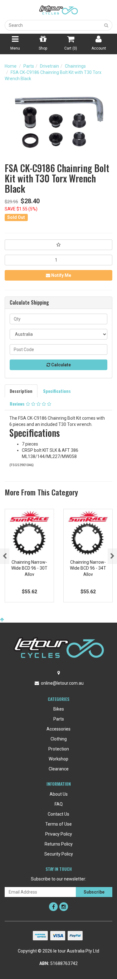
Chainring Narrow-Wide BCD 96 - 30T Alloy (29, 568)
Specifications (57, 391)
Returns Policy (59, 844)
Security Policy (58, 853)
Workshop (58, 758)
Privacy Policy (58, 834)
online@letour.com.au (62, 683)
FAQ (59, 804)
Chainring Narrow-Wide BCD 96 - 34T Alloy (88, 568)
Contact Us (58, 814)
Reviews (18, 403)
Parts (28, 66)
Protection (58, 748)
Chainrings (75, 66)
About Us (59, 794)
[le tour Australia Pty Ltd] (58, 9)
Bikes (58, 709)
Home (11, 66)
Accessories (58, 728)
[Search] (106, 25)
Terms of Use (58, 824)
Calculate (60, 364)
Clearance (59, 768)
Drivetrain (49, 66)
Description (21, 391)
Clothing (59, 738)
